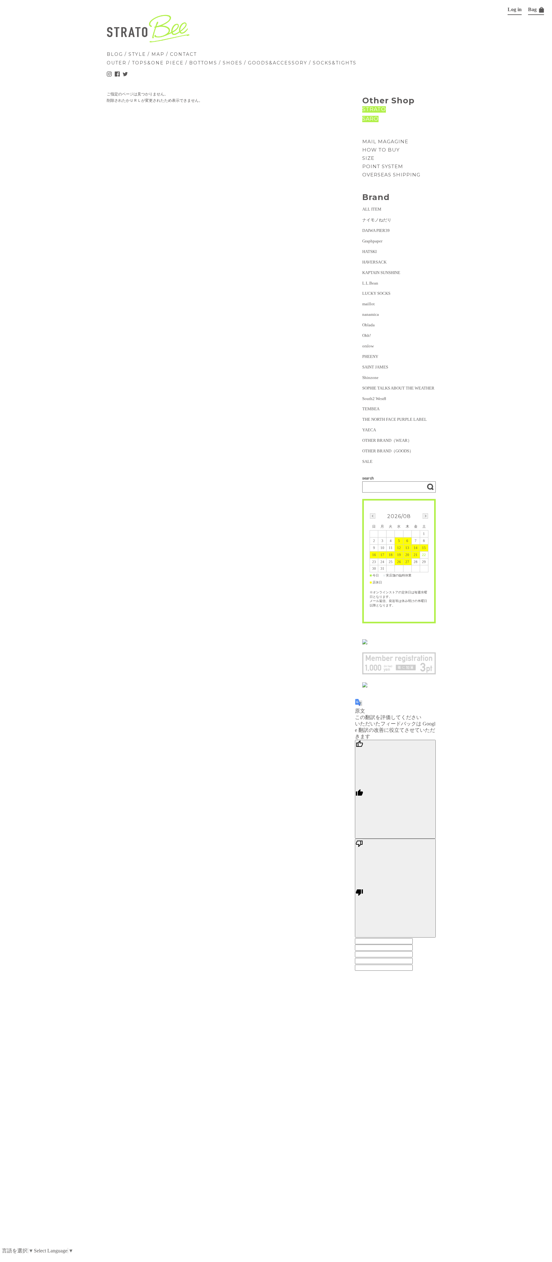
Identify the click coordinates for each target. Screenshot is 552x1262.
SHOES (232, 63)
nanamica (370, 314)
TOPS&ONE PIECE (158, 63)
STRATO (374, 109)
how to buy (381, 150)
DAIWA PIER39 (376, 230)
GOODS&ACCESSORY (277, 63)
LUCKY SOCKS (376, 293)
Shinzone (370, 377)
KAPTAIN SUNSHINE (381, 272)
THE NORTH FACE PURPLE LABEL (394, 419)
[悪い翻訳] (395, 888)
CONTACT (183, 54)
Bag (533, 9)
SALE (367, 461)
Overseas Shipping (391, 175)
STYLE (137, 54)
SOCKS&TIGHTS (334, 63)
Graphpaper (372, 241)
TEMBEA (370, 408)
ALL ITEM (371, 209)
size (368, 158)
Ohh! (366, 335)
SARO (370, 119)
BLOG (115, 54)
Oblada (368, 325)
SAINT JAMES (375, 367)
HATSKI (369, 251)
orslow (368, 346)
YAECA (369, 429)
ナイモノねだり (376, 220)
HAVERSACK (374, 262)
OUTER (116, 63)
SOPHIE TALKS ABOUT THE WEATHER (398, 388)
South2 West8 (374, 398)
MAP (158, 54)
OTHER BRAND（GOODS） (387, 451)
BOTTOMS (203, 63)
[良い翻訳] (395, 789)
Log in (515, 9)
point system (382, 166)
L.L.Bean (370, 283)
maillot (368, 303)
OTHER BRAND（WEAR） (387, 440)
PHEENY (370, 356)
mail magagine (385, 141)
